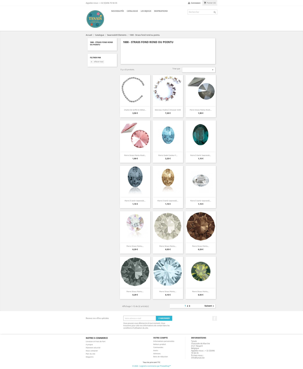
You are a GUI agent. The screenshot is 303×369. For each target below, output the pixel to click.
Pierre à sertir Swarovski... (200, 155)
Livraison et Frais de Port (95, 341)
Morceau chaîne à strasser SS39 (168, 110)
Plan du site (90, 354)
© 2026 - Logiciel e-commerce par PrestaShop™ (151, 366)
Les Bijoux (146, 11)
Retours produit (159, 344)
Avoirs (155, 350)
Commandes (158, 347)
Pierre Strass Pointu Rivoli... (201, 110)
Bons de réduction (160, 356)
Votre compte (160, 338)
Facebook (214, 318)
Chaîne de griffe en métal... (135, 110)
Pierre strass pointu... (135, 246)
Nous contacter (92, 351)
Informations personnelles (163, 341)
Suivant (210, 306)
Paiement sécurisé (93, 347)
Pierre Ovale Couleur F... (167, 155)
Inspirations (161, 11)
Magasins (90, 357)
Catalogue (132, 11)
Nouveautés (117, 11)
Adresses (156, 353)
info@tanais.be (198, 357)
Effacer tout (97, 61)
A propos (89, 344)
